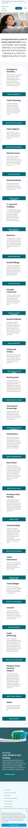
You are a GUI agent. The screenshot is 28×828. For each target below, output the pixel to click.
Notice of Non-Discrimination (11, 798)
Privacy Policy (7, 790)
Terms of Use (7, 795)
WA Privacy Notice (8, 806)
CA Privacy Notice (8, 801)
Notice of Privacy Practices (10, 792)
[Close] (26, 810)
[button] (25, 8)
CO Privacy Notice (8, 804)
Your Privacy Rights (14, 825)
